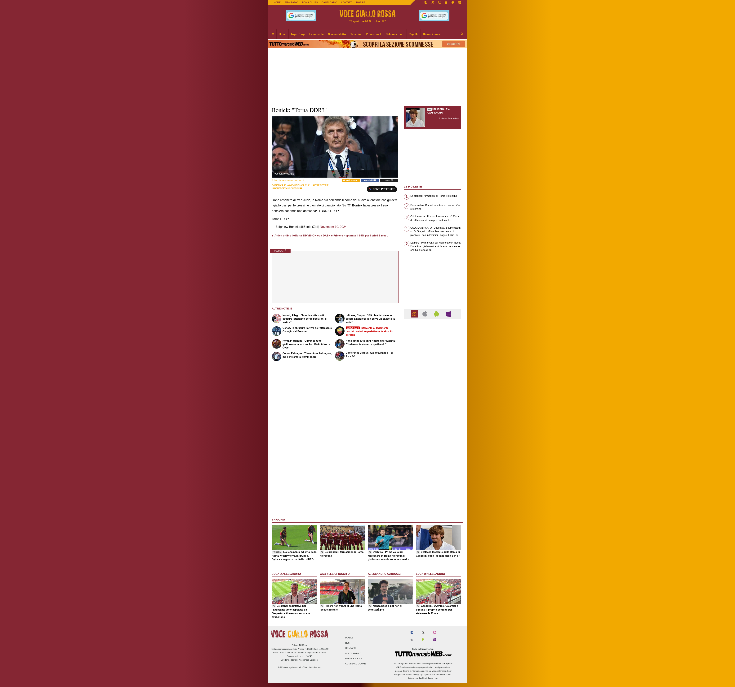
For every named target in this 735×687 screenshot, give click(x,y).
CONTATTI (346, 2)
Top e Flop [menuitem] (298, 34)
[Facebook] (425, 2)
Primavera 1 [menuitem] (373, 34)
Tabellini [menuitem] (356, 34)
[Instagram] (439, 2)
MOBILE (360, 2)
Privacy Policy (353, 658)
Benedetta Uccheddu (287, 188)
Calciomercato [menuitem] (395, 34)
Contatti (350, 648)
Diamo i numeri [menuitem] (433, 34)
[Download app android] (453, 2)
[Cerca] (462, 34)
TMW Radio (291, 2)
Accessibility (353, 653)
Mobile (349, 638)
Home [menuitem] (282, 34)
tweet (388, 180)
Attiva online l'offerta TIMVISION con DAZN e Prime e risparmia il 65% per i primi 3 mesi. (331, 235)
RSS (347, 643)
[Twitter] (432, 2)
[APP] (415, 313)
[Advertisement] (432, 470)
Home (277, 2)
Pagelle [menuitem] (413, 34)
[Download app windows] (459, 2)
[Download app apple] (446, 2)
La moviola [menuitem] (316, 34)
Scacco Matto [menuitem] (337, 34)
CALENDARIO (329, 2)
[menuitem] (273, 34)
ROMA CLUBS (310, 2)
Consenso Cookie (355, 664)
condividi (369, 180)
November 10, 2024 (333, 226)
